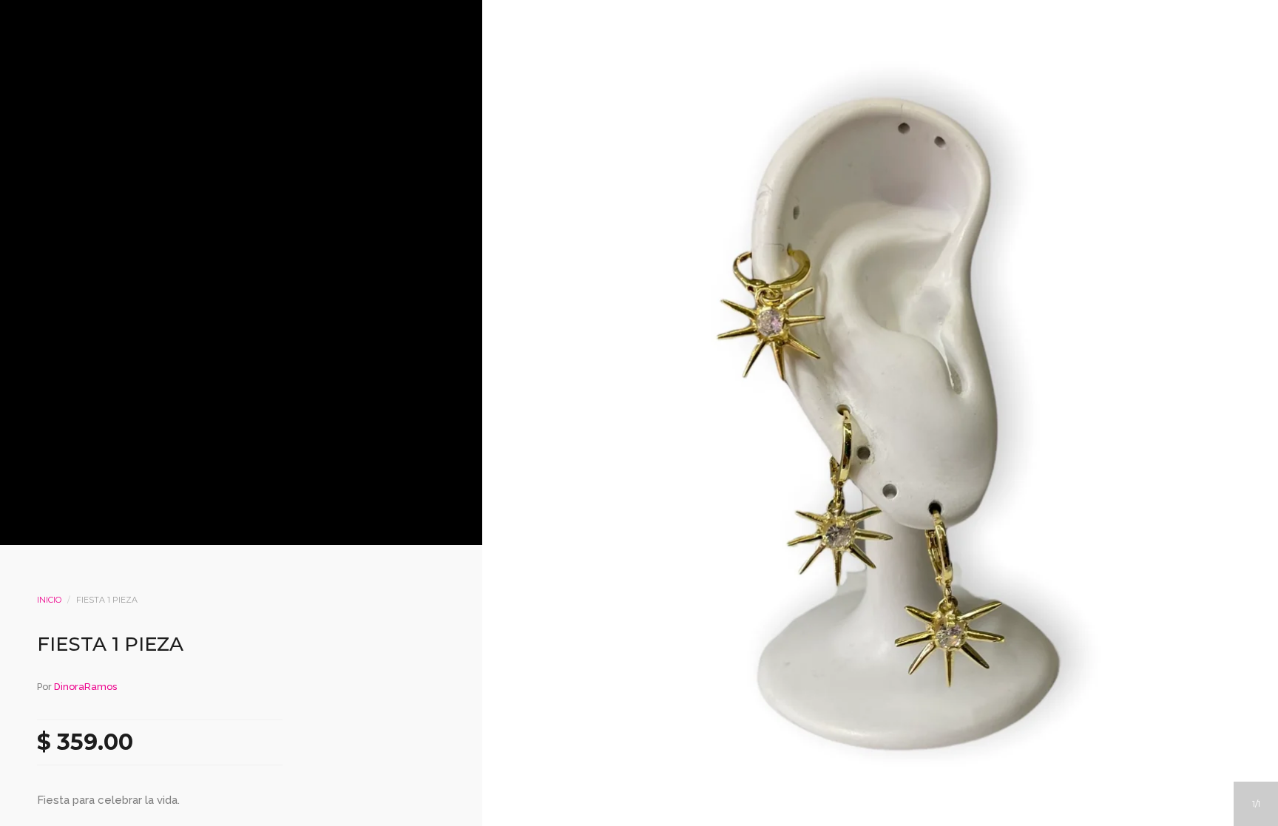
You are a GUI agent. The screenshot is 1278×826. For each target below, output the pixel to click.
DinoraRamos (85, 686)
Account (619, 171)
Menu (579, 171)
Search (659, 171)
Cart (699, 171)
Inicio (49, 600)
